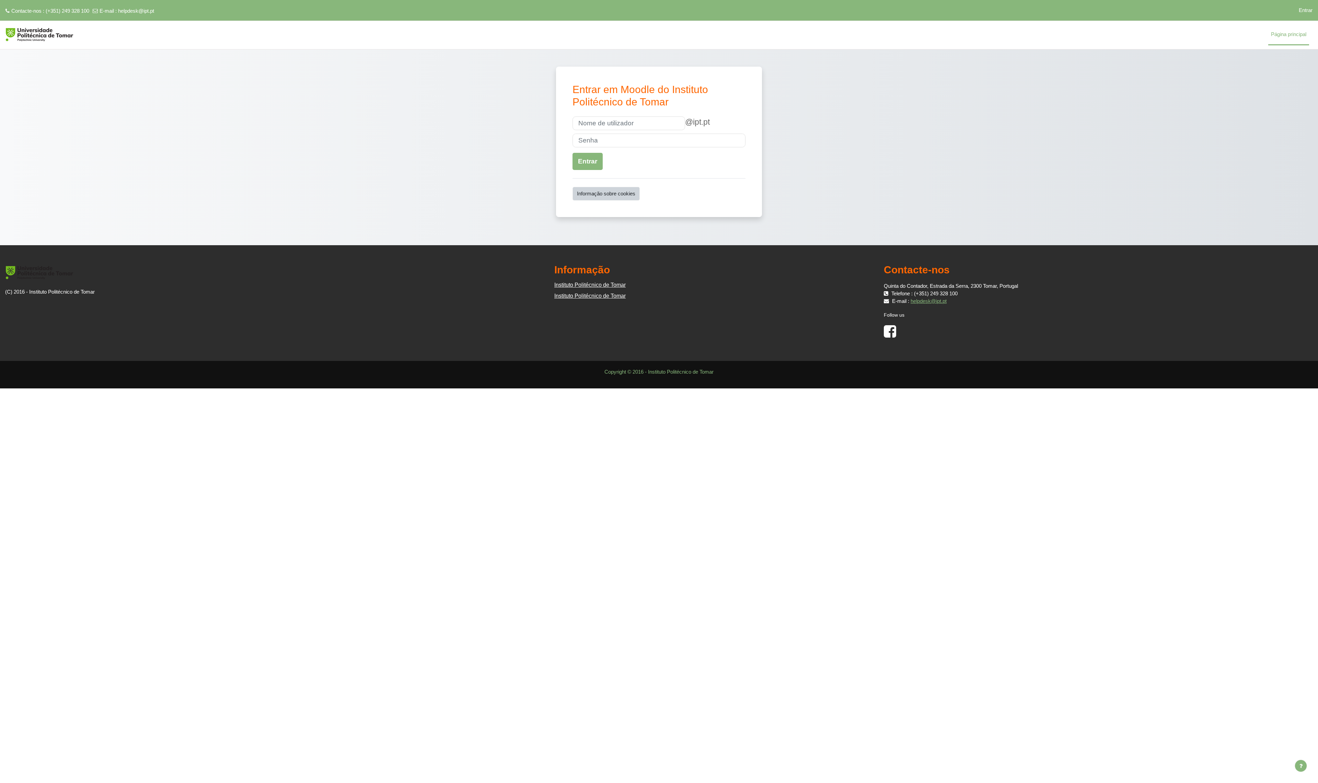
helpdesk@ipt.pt (136, 11)
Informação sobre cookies (606, 193)
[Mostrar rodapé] (1301, 766)
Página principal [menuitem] (1288, 34)
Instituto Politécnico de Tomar (590, 285)
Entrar (1306, 10)
